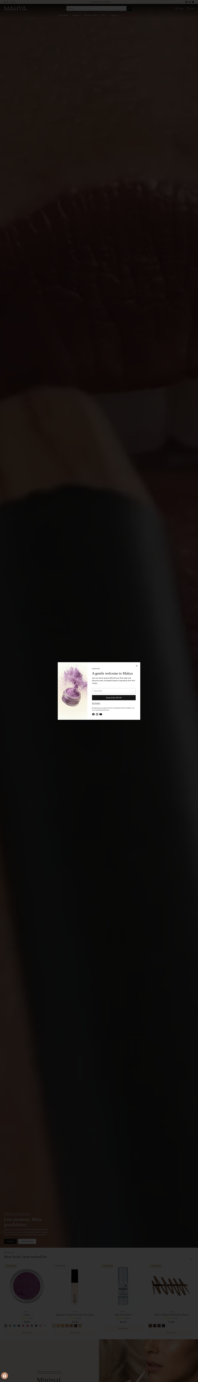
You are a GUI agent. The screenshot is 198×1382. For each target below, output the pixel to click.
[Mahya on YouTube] (100, 714)
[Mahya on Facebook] (93, 714)
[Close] (137, 666)
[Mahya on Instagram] (97, 714)
